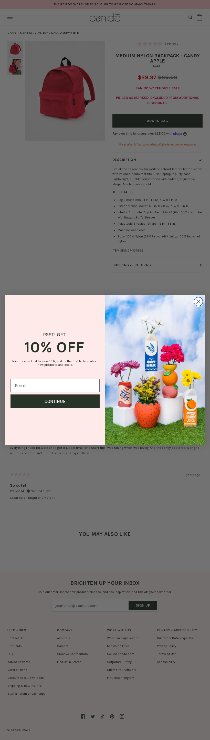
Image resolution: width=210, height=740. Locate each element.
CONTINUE (55, 401)
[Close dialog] (198, 301)
